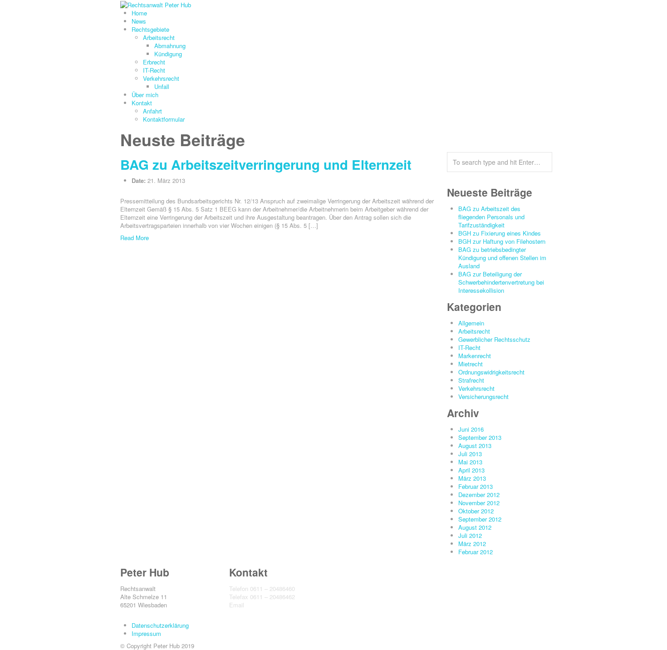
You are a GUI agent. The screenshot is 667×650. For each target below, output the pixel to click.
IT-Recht (154, 70)
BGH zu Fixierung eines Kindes (499, 233)
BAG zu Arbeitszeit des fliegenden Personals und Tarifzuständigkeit (491, 216)
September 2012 (479, 519)
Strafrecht (471, 380)
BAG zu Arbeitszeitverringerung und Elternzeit (266, 164)
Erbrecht (154, 62)
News (139, 21)
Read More (134, 237)
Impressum (146, 633)
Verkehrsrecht (161, 78)
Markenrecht (474, 355)
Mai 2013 (470, 462)
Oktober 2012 (476, 511)
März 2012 (472, 543)
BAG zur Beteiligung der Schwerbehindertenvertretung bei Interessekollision (501, 282)
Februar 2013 (475, 486)
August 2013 (474, 445)
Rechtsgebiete (150, 29)
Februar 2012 (475, 551)
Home (139, 13)
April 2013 (471, 470)
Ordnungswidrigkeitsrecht (491, 372)
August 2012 (474, 527)
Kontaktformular (164, 119)
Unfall (161, 86)
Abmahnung (170, 45)
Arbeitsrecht (159, 37)
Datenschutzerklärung (160, 625)
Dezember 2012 (479, 494)
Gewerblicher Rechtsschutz (494, 339)
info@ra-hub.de (266, 605)
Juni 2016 (471, 429)
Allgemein (471, 323)
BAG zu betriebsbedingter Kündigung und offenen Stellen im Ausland (502, 257)
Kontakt (142, 102)
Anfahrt (152, 111)
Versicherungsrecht (483, 396)
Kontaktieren (245, 613)
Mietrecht (470, 363)
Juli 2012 (470, 535)
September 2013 (479, 437)
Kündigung (168, 53)
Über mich (145, 94)
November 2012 (479, 502)
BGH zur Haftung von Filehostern (501, 241)
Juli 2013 (470, 453)
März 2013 (472, 478)
